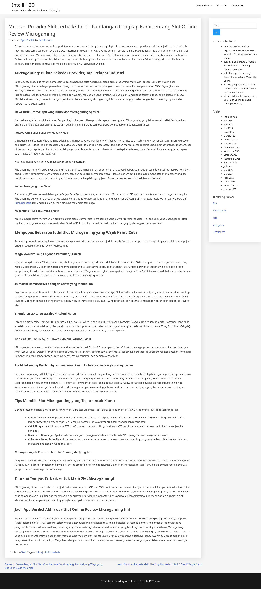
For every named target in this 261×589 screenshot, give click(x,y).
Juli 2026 (228, 120)
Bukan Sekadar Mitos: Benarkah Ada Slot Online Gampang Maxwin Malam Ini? (240, 65)
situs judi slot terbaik (48, 552)
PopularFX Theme (150, 581)
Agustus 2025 (230, 162)
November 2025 (232, 151)
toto (215, 217)
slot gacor (218, 225)
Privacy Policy (204, 5)
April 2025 (229, 177)
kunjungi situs (23, 203)
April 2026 (229, 132)
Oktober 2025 (230, 154)
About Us (221, 5)
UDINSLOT (219, 232)
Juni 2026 (228, 124)
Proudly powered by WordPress (119, 581)
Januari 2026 (230, 143)
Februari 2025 (231, 185)
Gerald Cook (46, 40)
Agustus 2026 (230, 116)
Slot (23, 552)
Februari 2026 (231, 139)
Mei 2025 (228, 173)
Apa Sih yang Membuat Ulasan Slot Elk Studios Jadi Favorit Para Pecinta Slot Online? (240, 88)
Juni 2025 (228, 170)
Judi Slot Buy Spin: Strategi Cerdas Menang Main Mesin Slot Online (240, 77)
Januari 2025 (230, 189)
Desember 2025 (231, 147)
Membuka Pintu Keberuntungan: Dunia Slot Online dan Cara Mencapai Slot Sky (240, 100)
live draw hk (219, 210)
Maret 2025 (229, 181)
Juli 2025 (228, 166)
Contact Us (238, 5)
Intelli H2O (23, 5)
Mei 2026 (228, 128)
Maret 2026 (229, 135)
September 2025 (232, 158)
